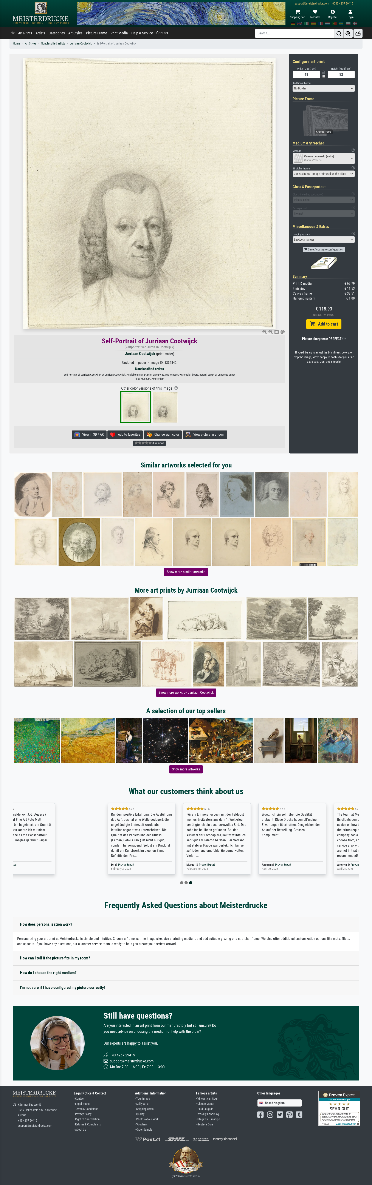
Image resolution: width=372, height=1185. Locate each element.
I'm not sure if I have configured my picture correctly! (62, 987)
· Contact (79, 1098)
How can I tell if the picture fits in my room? (55, 958)
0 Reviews (158, 443)
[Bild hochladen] (358, 33)
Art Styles (75, 33)
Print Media (119, 33)
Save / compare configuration (325, 249)
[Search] (339, 33)
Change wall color (165, 434)
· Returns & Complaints (87, 1124)
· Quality (139, 1114)
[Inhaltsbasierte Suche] (348, 33)
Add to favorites (127, 434)
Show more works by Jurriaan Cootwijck (186, 692)
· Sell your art (142, 1104)
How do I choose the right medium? (48, 972)
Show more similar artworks (186, 572)
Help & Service (142, 33)
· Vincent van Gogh (207, 1098)
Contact (162, 33)
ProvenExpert (58, 865)
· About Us (80, 1129)
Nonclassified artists (53, 43)
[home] (12, 33)
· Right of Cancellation (87, 1119)
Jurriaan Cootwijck (81, 43)
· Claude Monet (205, 1104)
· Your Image (142, 1098)
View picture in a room (208, 434)
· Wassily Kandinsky (207, 1114)
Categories (57, 33)
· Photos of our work (146, 1119)
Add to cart (326, 324)
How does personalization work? (46, 924)
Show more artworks (186, 769)
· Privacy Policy (82, 1114)
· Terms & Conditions (86, 1109)
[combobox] (324, 88)
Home (16, 43)
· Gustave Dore (204, 1124)
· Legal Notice (82, 1104)
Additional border (302, 83)
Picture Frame (96, 33)
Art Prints (25, 33)
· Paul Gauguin (204, 1109)
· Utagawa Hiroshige (208, 1119)
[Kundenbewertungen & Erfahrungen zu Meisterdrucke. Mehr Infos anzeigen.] (339, 1108)
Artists (40, 33)
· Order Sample (143, 1129)
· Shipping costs (144, 1109)
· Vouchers (141, 1124)
